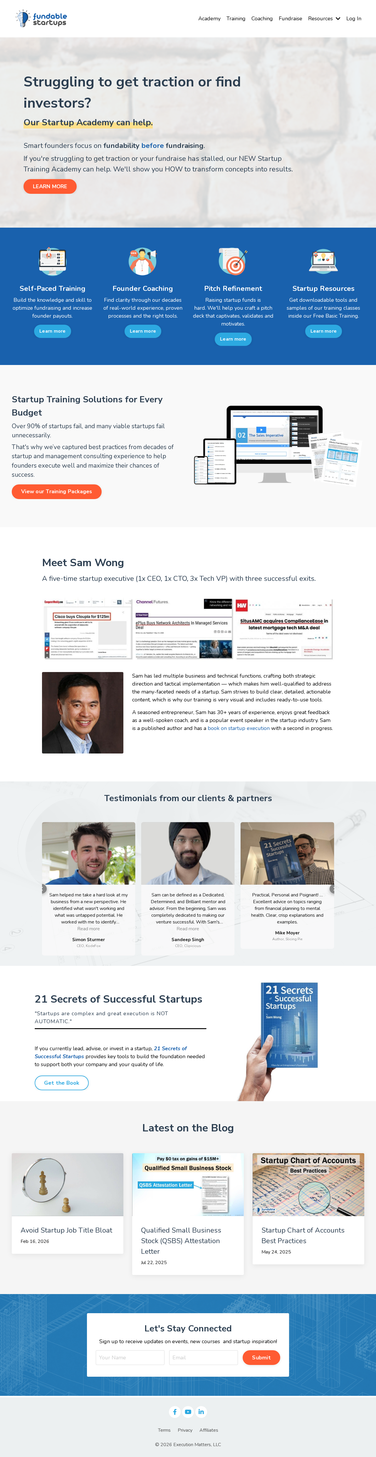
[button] (42, 888)
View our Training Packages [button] (56, 491)
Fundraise (290, 18)
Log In (353, 18)
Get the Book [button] (61, 1082)
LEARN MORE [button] (50, 186)
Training (236, 18)
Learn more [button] (52, 331)
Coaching (262, 18)
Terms (164, 1430)
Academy (209, 18)
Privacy (185, 1430)
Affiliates (208, 1430)
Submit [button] (261, 1357)
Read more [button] (88, 929)
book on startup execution (239, 728)
